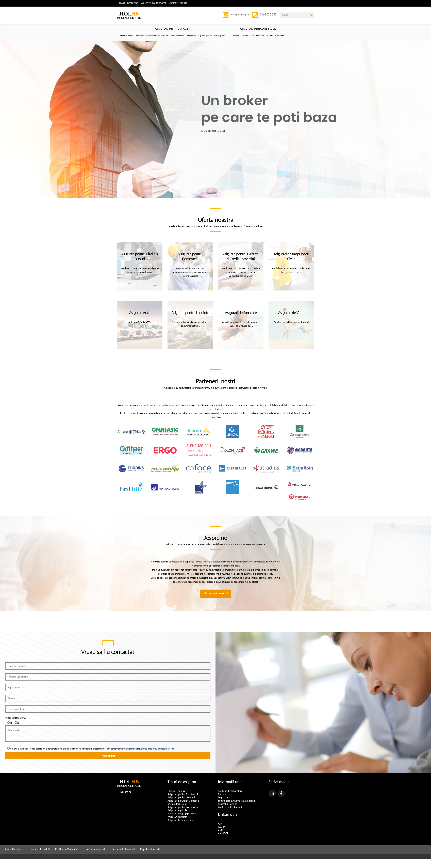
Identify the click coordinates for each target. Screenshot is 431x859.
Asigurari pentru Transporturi (184, 807)
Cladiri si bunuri (126, 36)
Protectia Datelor (227, 804)
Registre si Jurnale (150, 849)
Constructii (139, 36)
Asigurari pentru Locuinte (190, 313)
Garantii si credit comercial (172, 36)
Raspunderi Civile (177, 804)
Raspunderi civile (152, 36)
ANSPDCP (223, 833)
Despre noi (133, 3)
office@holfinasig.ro (240, 15)
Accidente (260, 36)
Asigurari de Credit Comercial (184, 801)
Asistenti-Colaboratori (154, 3)
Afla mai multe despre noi (216, 593)
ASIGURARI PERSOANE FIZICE (258, 28)
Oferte (183, 3)
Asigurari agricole (204, 36)
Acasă (122, 3)
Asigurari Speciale (177, 817)
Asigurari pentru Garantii (181, 797)
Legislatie (223, 797)
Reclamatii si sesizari (123, 849)
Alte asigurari (219, 36)
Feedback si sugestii (95, 849)
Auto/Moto (279, 36)
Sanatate (244, 36)
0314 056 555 (268, 14)
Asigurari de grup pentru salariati (186, 813)
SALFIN (221, 827)
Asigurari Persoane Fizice (181, 820)
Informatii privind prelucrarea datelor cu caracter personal (146, 749)
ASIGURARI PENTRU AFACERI (172, 28)
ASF (220, 824)
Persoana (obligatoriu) (15, 718)
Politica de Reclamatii (230, 807)
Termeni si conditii (39, 849)
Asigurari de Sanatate (241, 313)
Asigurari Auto (139, 313)
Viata (252, 36)
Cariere (173, 3)
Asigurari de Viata (291, 313)
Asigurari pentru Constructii (183, 794)
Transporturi (191, 36)
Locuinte (235, 36)
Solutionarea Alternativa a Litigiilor (237, 801)
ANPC (221, 830)
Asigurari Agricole (177, 810)
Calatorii (269, 36)
